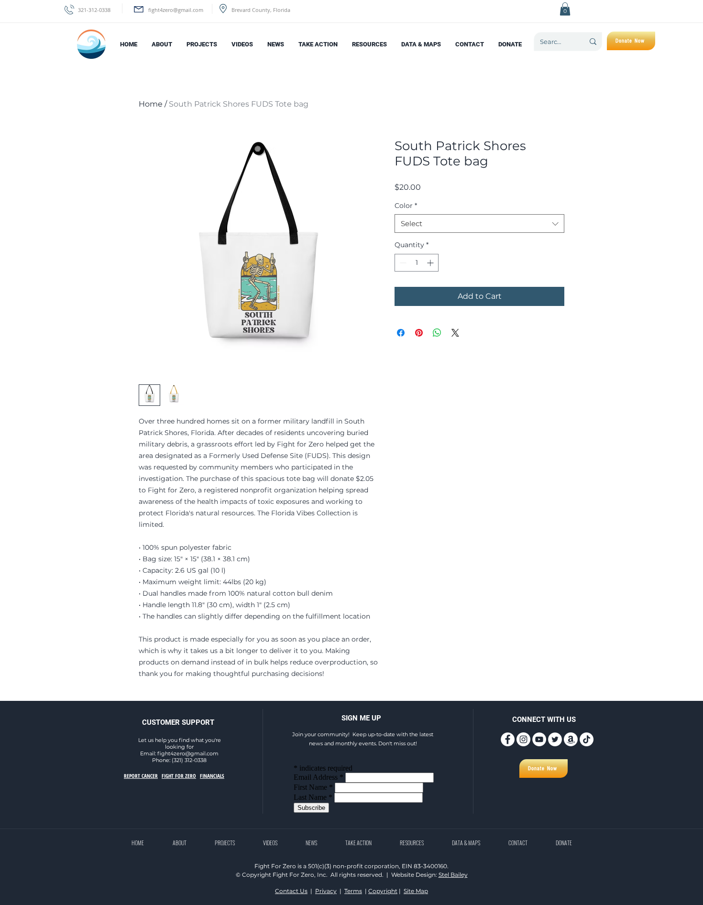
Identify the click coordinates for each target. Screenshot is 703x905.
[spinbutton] (416, 262)
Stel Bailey (453, 874)
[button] (565, 8)
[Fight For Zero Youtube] (539, 739)
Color (406, 205)
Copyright (382, 890)
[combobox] (479, 223)
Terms (353, 890)
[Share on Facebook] (400, 332)
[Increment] (431, 262)
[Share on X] (455, 332)
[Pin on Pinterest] (419, 332)
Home (151, 104)
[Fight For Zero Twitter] (555, 739)
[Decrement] (402, 262)
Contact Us (291, 890)
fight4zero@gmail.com (175, 9)
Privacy (326, 890)
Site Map (416, 890)
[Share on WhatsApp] (437, 332)
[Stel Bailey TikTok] (586, 739)
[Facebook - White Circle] (508, 739)
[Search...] (593, 42)
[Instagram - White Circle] (523, 739)
